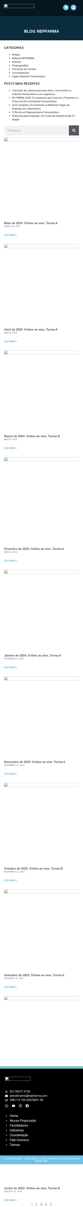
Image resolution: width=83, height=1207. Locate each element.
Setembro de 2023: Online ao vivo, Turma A (34, 975)
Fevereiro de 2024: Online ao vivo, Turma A (34, 548)
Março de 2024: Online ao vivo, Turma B (32, 436)
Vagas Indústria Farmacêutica (28, 76)
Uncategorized (20, 72)
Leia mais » (10, 235)
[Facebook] (27, 1105)
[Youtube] (13, 1105)
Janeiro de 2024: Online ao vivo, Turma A (32, 655)
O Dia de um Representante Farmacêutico (35, 112)
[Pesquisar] (74, 130)
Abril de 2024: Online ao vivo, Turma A (31, 329)
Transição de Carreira (24, 69)
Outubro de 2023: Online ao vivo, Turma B (33, 868)
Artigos (16, 54)
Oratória (16, 61)
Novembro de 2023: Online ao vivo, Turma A (34, 762)
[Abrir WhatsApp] (73, 1197)
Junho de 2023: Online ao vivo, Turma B (32, 1188)
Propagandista (20, 65)
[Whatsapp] (6, 1105)
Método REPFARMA (23, 58)
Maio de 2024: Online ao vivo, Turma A (31, 223)
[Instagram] (20, 1105)
